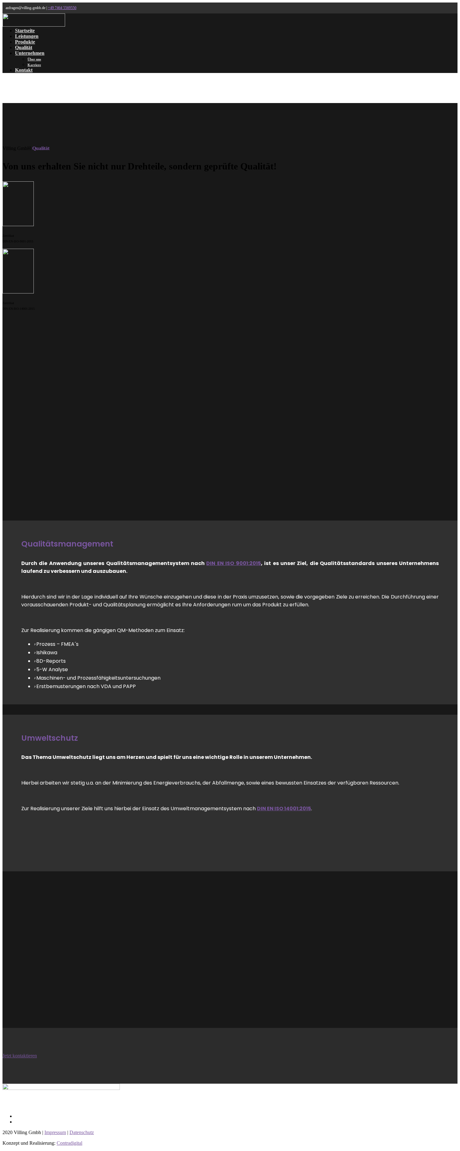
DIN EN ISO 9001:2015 (233, 563)
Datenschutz (81, 1132)
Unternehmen (29, 53)
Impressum (55, 1132)
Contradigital (69, 1143)
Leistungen (26, 36)
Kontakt (24, 70)
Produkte (25, 41)
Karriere (34, 65)
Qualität (23, 47)
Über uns (34, 59)
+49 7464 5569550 (62, 8)
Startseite (25, 30)
